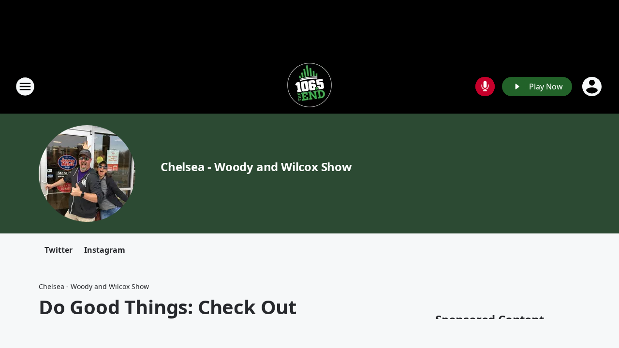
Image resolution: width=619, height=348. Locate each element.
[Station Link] (309, 86)
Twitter (58, 250)
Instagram (104, 250)
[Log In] (593, 86)
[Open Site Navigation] (25, 86)
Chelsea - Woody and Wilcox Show (256, 166)
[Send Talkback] (485, 86)
